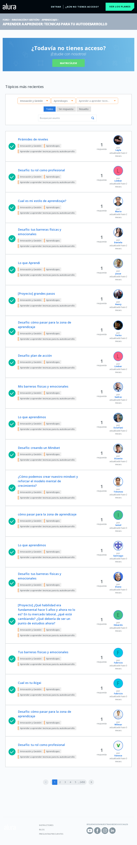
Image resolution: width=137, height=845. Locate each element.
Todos (49, 109)
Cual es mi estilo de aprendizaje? (42, 201)
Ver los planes (120, 6)
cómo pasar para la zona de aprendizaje (47, 514)
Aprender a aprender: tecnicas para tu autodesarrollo (55, 24)
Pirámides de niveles (33, 139)
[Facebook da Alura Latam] (97, 830)
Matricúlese (68, 63)
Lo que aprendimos (32, 417)
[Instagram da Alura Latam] (105, 830)
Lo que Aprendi (29, 263)
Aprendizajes (49, 19)
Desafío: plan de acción (35, 356)
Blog (42, 829)
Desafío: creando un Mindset (39, 448)
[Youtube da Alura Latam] (90, 830)
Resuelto (84, 109)
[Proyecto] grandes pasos (36, 294)
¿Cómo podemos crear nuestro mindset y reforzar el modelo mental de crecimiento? (48, 481)
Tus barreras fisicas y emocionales (43, 652)
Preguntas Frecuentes (51, 834)
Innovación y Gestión (25, 19)
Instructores (46, 825)
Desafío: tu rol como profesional (41, 170)
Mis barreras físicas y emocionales (43, 386)
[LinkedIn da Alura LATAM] (112, 830)
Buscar (92, 118)
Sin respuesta (66, 109)
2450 (82, 782)
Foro (6, 19)
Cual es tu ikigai (29, 683)
